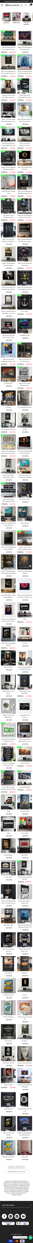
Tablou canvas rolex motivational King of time (8, 360)
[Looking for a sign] (8, 985)
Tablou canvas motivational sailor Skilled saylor (24, 1134)
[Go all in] (24, 985)
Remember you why (24, 499)
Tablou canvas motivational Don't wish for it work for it (24, 596)
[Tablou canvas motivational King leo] (24, 561)
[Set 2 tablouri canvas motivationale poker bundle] (8, 777)
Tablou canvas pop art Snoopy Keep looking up (24, 476)
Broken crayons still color (25, 1063)
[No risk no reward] (8, 1007)
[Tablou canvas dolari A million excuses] (24, 374)
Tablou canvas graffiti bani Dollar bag (24, 1086)
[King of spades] (8, 845)
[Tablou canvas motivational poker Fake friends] (24, 38)
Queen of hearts (8, 667)
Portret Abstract (26, 23)
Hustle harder (8, 877)
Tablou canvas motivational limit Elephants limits (24, 668)
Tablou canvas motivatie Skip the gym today (8, 336)
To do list (24, 643)
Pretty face (25, 1156)
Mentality (24, 1041)
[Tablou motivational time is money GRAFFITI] (8, 585)
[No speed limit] (8, 374)
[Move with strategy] (24, 777)
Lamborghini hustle (25, 335)
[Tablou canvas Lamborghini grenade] (8, 633)
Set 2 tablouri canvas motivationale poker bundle (8, 788)
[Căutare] (26, 5)
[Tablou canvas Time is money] (8, 681)
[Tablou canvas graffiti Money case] (24, 939)
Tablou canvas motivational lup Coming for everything (8, 572)
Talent (24, 619)
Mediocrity (24, 973)
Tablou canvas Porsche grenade (8, 950)
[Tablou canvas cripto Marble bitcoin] (8, 705)
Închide (31, 1)
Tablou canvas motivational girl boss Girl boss (24, 452)
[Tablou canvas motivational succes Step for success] (8, 62)
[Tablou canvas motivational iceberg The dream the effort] (24, 915)
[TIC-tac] (16, 1216)
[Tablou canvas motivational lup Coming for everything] (8, 561)
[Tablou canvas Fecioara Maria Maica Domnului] (8, 86)
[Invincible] (8, 398)
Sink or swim (24, 311)
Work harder (24, 855)
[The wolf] (24, 420)
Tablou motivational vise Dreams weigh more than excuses (8, 144)
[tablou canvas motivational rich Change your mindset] (24, 278)
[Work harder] (24, 845)
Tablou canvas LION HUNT (8, 429)
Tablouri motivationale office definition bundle (8, 500)
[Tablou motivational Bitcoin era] (24, 1099)
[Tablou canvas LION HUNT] (8, 420)
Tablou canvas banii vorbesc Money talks (8, 476)
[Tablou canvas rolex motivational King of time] (8, 350)
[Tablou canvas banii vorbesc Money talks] (8, 465)
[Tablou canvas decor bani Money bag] (24, 254)
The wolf (24, 429)
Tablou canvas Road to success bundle (24, 360)
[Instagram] (10, 1216)
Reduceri (6, 22)
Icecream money (24, 811)
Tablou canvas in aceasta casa (8, 192)
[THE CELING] (8, 963)
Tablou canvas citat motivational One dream (24, 96)
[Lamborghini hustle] (24, 326)
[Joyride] (8, 801)
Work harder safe (8, 925)
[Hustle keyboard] (8, 1099)
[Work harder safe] (8, 915)
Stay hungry (8, 1041)
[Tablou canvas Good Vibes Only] (24, 1007)
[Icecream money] (24, 801)
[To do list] (24, 633)
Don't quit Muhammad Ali (24, 407)
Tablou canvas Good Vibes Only (25, 1018)
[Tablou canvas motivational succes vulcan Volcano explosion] (8, 609)
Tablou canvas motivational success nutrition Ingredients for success (8, 548)
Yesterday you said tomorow (25, 716)
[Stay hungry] (8, 1031)
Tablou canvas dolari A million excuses (24, 384)
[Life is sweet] (24, 823)
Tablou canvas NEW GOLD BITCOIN (24, 168)
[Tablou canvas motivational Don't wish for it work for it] (24, 585)
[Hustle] (8, 823)
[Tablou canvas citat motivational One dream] (24, 86)
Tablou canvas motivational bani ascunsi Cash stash (8, 452)
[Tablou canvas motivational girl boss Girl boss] (24, 441)
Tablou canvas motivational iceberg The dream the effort (24, 926)
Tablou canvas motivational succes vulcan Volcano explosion (8, 620)
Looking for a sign (8, 995)
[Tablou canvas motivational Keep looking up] (8, 513)
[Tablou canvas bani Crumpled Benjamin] (24, 134)
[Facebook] (4, 1216)
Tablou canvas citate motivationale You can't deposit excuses (25, 740)
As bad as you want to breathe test (25, 902)
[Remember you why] (24, 489)
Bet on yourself (8, 1085)
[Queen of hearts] (8, 657)
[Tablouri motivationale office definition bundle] (8, 489)
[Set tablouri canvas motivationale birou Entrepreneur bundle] (8, 206)
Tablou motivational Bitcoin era (25, 1110)
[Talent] (24, 609)
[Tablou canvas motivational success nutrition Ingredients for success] (8, 538)
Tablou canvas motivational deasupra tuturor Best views (24, 216)
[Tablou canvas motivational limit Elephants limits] (24, 657)
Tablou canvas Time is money (8, 692)
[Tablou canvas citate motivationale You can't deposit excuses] (24, 730)
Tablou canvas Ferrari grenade (8, 1134)
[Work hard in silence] (8, 1053)
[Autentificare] (22, 5)
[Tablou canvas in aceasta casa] (8, 182)
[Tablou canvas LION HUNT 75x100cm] (24, 867)
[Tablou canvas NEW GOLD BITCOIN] (24, 158)
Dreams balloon (24, 523)
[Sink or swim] (24, 302)
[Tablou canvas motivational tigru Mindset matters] (8, 158)
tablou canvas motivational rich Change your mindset (24, 288)
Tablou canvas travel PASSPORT (24, 692)
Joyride (8, 811)
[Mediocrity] (24, 963)
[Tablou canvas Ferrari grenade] (8, 1123)
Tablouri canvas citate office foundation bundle (24, 548)
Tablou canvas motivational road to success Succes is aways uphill (8, 902)
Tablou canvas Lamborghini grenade (8, 644)
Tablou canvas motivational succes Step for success (8, 72)
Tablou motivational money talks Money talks (8, 740)
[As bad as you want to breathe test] (24, 891)
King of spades (8, 855)
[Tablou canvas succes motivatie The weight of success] (8, 230)
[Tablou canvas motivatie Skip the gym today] (8, 326)
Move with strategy (25, 787)
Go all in (24, 995)
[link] (8, 1223)
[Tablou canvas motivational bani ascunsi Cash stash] (8, 441)
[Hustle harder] (8, 867)
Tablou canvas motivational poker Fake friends (24, 48)
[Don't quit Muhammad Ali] (24, 398)
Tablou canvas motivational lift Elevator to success (8, 312)
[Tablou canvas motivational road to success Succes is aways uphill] (8, 891)
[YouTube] (23, 1216)
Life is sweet (24, 833)
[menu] (2, 5)
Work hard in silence (8, 1063)
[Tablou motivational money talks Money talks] (8, 730)
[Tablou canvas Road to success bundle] (24, 350)
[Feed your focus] (24, 753)
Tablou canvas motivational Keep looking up (8, 524)
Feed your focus (24, 763)
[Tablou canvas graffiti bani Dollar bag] (24, 1075)
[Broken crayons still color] (24, 1053)
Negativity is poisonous (8, 1156)
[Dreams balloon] (24, 513)
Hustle (8, 833)
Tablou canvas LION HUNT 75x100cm (24, 878)
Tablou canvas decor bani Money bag (25, 264)
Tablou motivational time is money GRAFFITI (8, 596)
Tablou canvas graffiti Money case (24, 950)
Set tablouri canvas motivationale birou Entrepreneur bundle (8, 216)
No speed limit (8, 383)
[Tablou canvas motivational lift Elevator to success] (8, 302)
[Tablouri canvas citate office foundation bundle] (24, 538)
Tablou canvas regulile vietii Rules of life (8, 764)
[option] (16, 1)
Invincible (8, 407)
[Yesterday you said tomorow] (24, 705)
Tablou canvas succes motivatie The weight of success (8, 240)
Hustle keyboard (8, 1109)
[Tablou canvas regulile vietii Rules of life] (8, 753)
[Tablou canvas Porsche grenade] (8, 939)
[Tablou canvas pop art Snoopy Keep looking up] (24, 465)
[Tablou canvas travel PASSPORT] (24, 681)
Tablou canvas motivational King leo (24, 572)
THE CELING (8, 973)
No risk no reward (8, 1017)
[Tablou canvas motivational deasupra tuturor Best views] (24, 206)
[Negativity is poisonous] (8, 1147)
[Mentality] (24, 1031)
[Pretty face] (24, 1147)
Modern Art (16, 22)
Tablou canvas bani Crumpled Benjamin (24, 144)
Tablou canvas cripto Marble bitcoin (8, 716)
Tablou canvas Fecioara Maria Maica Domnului (8, 96)
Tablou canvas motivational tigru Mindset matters (8, 168)
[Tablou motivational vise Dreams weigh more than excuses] (8, 134)
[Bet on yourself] (8, 1075)
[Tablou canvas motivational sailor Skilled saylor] (24, 1123)
